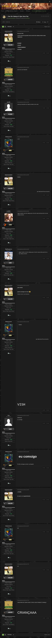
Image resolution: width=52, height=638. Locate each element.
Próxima (9, 26)
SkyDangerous (8, 249)
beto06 (8, 102)
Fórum (2, 10)
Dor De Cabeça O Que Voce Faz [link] (39, 10)
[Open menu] (49, 1)
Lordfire (8, 211)
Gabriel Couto (8, 136)
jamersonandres (8, 31)
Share (39, 22)
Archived (28, 10)
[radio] (42, 16)
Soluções (22, 10)
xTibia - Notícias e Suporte (12, 10)
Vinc (9, 415)
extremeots (8, 67)
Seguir (46, 22)
